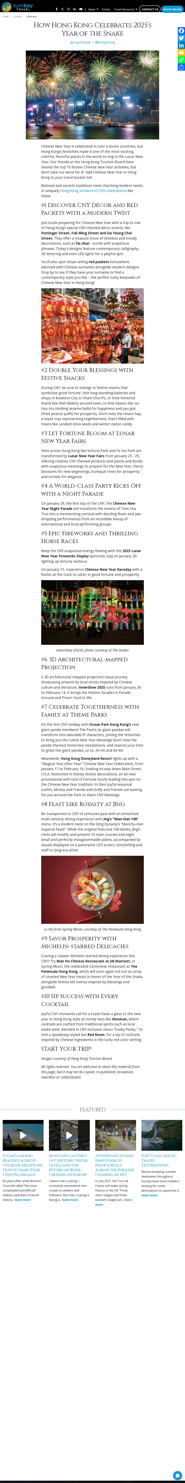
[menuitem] (56, 9)
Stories (106, 9)
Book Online (172, 9)
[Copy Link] (181, 59)
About (91, 9)
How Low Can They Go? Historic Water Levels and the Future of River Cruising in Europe (68, 1165)
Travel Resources (124, 9)
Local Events (82, 42)
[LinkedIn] (181, 45)
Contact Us (150, 9)
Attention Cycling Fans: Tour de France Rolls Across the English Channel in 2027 (114, 1165)
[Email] (181, 52)
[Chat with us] (177, 1475)
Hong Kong (107, 42)
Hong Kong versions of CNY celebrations (93, 190)
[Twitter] (181, 38)
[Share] (181, 67)
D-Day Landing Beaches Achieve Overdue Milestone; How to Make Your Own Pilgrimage (23, 1165)
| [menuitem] (85, 9)
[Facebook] (181, 30)
